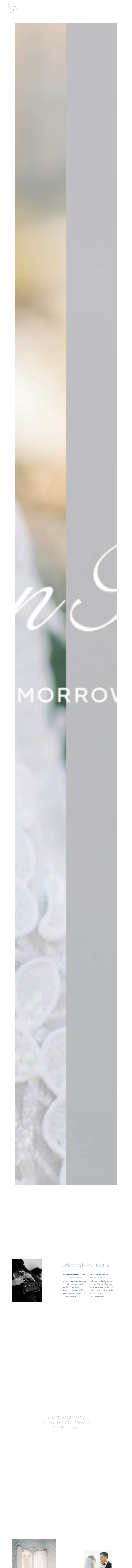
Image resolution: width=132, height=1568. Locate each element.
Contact (33, 8)
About (25, 8)
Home (23, 8)
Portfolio (28, 8)
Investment (31, 8)
